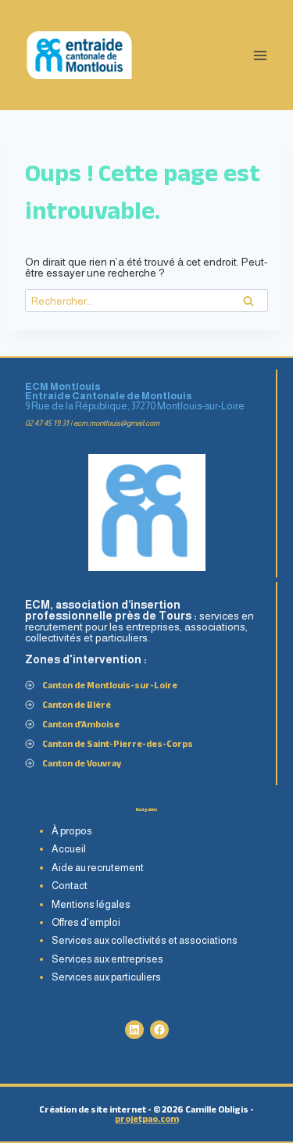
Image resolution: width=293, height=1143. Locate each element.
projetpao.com (147, 1118)
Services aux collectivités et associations (145, 940)
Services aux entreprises (107, 959)
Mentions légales (91, 904)
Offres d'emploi (86, 922)
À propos (72, 831)
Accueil (69, 849)
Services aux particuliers (106, 977)
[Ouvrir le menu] (259, 55)
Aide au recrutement (98, 867)
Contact (70, 885)
